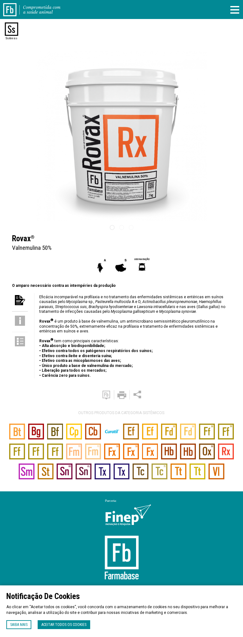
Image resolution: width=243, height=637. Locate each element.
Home (13, 5)
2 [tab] (121, 227)
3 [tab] (131, 227)
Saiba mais (19, 624)
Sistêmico (11, 38)
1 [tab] (112, 227)
